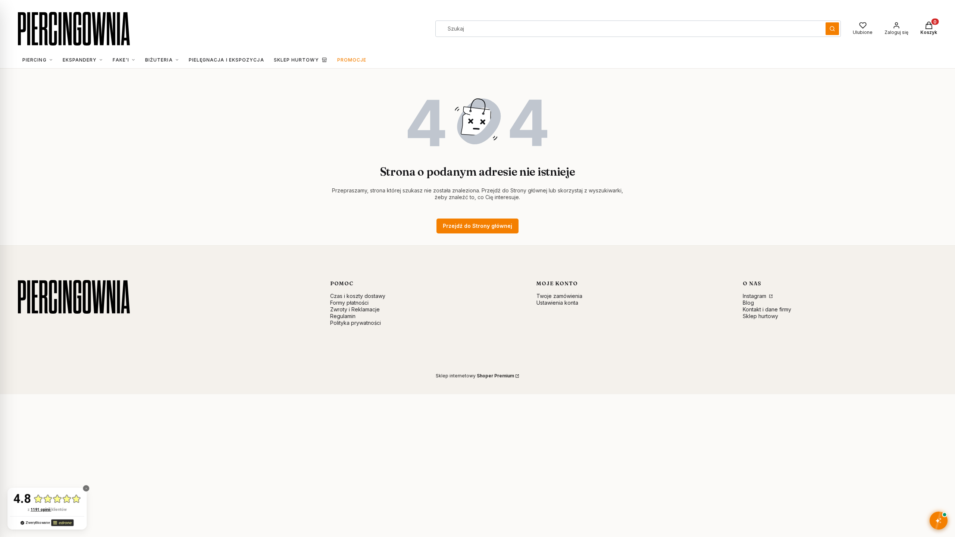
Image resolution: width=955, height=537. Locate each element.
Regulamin (343, 316)
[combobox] (628, 29)
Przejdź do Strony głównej (477, 226)
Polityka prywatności (355, 323)
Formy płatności (349, 302)
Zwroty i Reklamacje (355, 309)
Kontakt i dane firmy (767, 309)
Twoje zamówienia (559, 296)
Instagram (755, 296)
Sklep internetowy (475, 376)
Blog (748, 302)
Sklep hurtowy (760, 316)
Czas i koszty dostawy (357, 296)
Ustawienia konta (557, 302)
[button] (832, 28)
